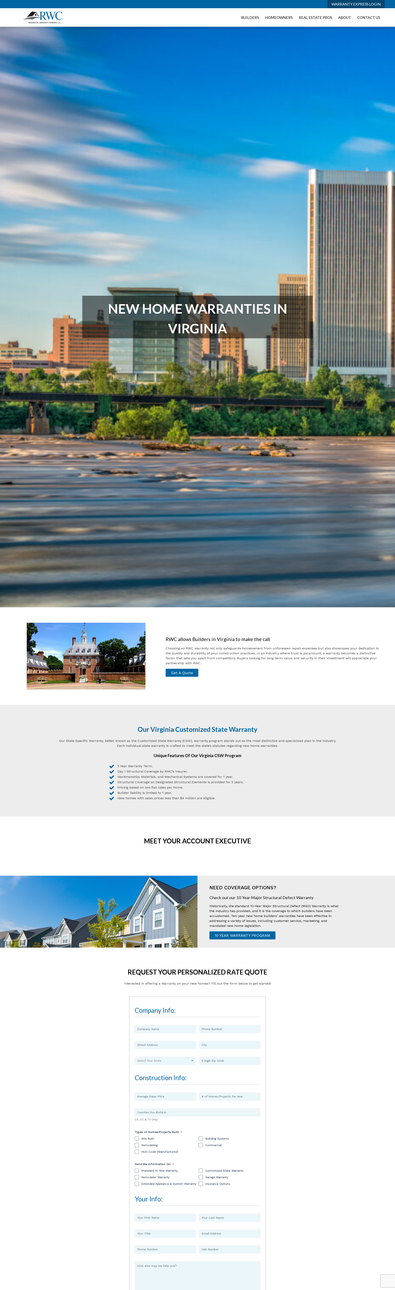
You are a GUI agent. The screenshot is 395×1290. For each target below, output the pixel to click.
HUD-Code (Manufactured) (159, 1151)
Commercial (213, 1145)
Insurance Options (217, 1183)
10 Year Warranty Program (242, 935)
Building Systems (217, 1138)
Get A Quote (182, 673)
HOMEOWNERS (279, 17)
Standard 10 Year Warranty (159, 1170)
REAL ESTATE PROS (315, 17)
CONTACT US (368, 17)
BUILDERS (250, 17)
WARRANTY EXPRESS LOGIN (356, 4)
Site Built (147, 1138)
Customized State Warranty (224, 1170)
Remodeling (149, 1145)
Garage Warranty (216, 1177)
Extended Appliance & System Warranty (168, 1183)
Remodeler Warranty (155, 1177)
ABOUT (344, 17)
